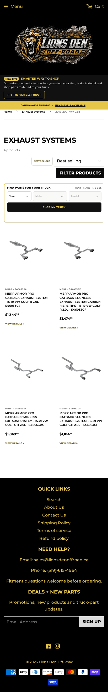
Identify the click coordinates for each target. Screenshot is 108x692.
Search (54, 499)
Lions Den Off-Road (56, 662)
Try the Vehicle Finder (24, 94)
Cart (99, 6)
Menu (16, 6)
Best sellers (42, 161)
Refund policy (54, 538)
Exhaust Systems (33, 111)
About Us (54, 507)
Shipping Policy (54, 522)
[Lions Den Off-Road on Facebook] (48, 646)
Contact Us (54, 515)
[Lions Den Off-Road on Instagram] (57, 646)
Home (8, 111)
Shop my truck (54, 207)
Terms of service (54, 530)
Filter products (80, 173)
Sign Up (92, 621)
